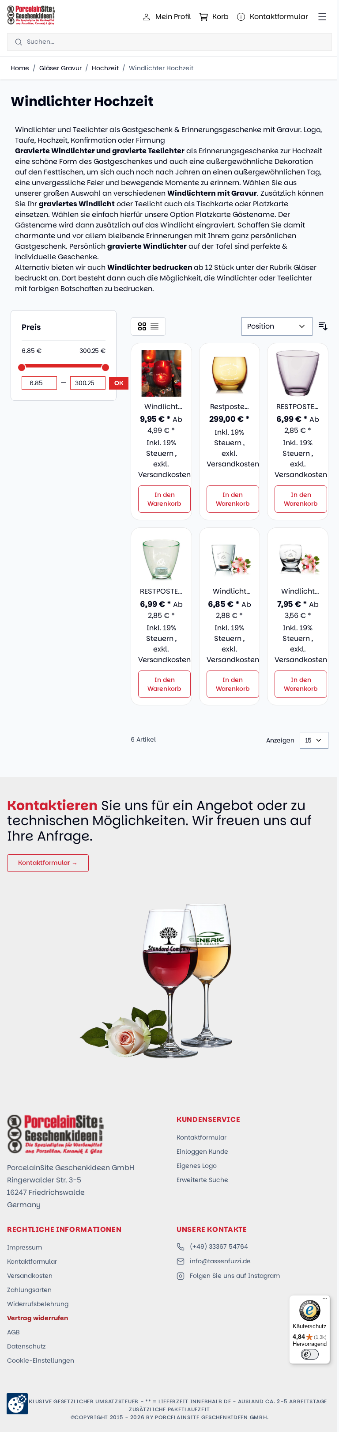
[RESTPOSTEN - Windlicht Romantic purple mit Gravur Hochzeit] (298, 373)
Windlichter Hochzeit (161, 68)
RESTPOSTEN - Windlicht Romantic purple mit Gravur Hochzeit (297, 407)
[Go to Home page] (31, 15)
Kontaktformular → (48, 862)
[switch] (310, 1354)
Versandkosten (164, 475)
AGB (13, 1332)
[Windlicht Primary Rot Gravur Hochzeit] (161, 373)
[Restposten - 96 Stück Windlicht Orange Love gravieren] (230, 373)
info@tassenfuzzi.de (220, 1261)
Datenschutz (26, 1346)
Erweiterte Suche (202, 1179)
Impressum (24, 1247)
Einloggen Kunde (202, 1151)
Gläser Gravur (60, 68)
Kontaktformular (201, 1137)
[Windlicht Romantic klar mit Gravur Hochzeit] (230, 558)
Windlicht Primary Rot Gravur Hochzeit (161, 407)
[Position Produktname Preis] (277, 326)
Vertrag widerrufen (37, 1318)
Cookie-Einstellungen (40, 1360)
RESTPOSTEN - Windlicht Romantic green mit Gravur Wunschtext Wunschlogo (161, 591)
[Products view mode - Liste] (154, 326)
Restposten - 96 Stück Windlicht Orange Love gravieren (229, 407)
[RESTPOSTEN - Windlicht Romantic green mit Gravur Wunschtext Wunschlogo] (161, 558)
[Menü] (325, 1300)
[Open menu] (322, 17)
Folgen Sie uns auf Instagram (235, 1275)
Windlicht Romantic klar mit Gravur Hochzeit (229, 591)
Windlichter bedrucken (149, 267)
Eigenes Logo (197, 1165)
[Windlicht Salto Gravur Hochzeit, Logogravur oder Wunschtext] (298, 558)
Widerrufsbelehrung (37, 1303)
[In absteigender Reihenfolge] (323, 326)
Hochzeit (105, 68)
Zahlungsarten (29, 1289)
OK (118, 383)
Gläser (305, 267)
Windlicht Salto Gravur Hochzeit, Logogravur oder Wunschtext (298, 591)
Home (20, 68)
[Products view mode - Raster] (142, 326)
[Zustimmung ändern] (17, 1403)
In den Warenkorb (164, 499)
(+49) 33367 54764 (219, 1246)
